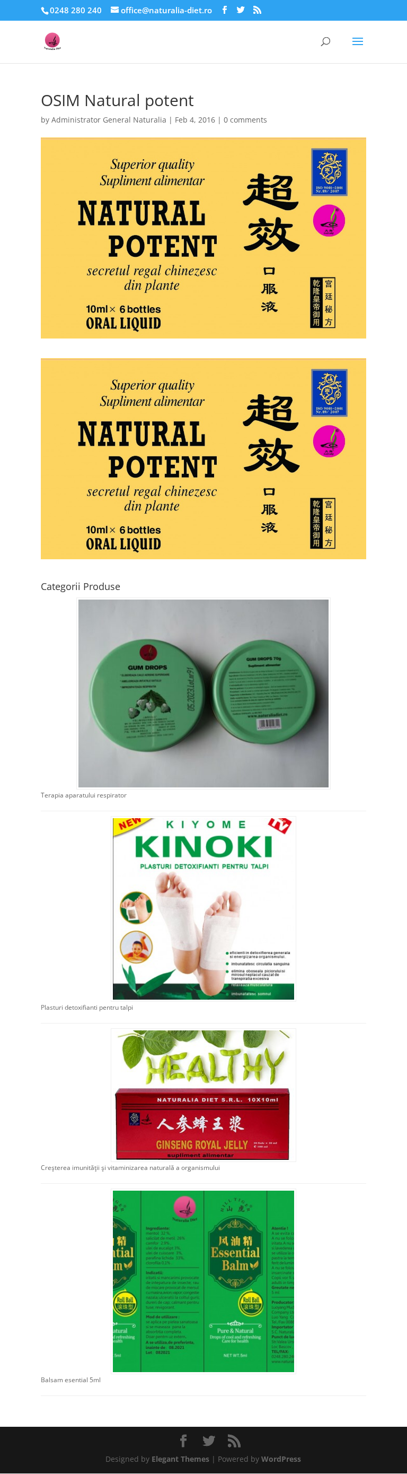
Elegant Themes (180, 1459)
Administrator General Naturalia (108, 120)
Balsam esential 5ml (71, 1379)
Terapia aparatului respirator (84, 795)
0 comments (245, 120)
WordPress (281, 1459)
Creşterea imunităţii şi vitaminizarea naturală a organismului (130, 1167)
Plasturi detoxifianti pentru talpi (87, 1007)
